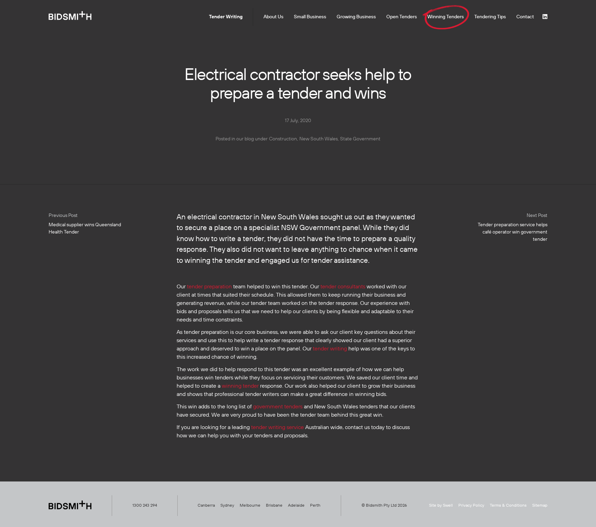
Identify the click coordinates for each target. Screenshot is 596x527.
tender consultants (342, 287)
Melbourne (250, 506)
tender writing (330, 349)
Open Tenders (401, 16)
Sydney (227, 506)
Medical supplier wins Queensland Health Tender (85, 224)
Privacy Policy (471, 506)
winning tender (240, 386)
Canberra (206, 506)
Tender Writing (225, 16)
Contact (525, 16)
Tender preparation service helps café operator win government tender (512, 227)
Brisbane (274, 506)
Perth (315, 506)
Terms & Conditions (508, 506)
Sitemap (539, 506)
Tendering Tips (490, 16)
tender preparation (209, 287)
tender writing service (277, 427)
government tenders (277, 407)
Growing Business (356, 16)
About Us (274, 16)
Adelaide (296, 506)
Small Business (310, 16)
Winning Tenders (445, 16)
